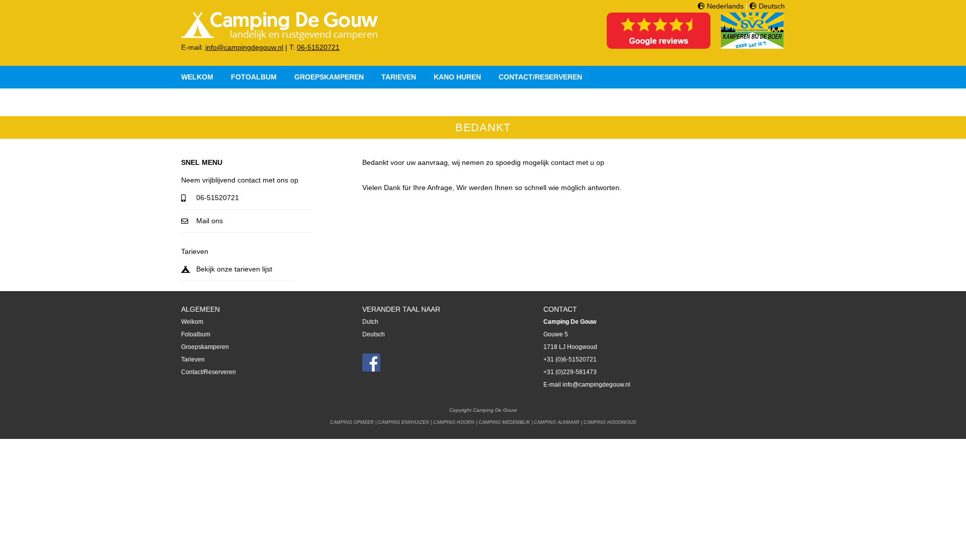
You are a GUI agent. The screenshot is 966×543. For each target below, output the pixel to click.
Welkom (192, 321)
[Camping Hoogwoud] (279, 39)
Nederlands (724, 6)
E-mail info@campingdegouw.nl (586, 384)
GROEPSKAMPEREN (329, 77)
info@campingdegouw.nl (244, 47)
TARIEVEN (398, 77)
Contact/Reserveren (208, 372)
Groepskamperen (205, 346)
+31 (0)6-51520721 (570, 359)
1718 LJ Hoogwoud (570, 346)
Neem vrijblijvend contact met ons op (239, 180)
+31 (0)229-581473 (570, 372)
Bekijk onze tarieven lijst (234, 269)
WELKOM (197, 77)
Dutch (370, 321)
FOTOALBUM (254, 77)
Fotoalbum (195, 334)
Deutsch (771, 6)
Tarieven (194, 251)
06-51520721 (318, 47)
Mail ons (209, 221)
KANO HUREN (457, 77)
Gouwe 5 (555, 334)
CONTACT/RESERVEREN (540, 77)
